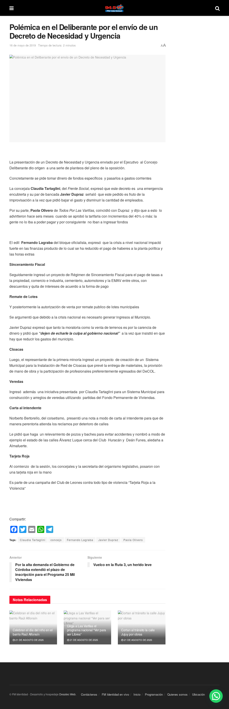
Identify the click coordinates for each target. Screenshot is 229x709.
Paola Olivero (133, 540)
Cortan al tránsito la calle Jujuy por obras (138, 632)
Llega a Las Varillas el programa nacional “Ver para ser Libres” (86, 630)
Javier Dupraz (108, 540)
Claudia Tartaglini (32, 540)
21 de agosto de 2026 (29, 640)
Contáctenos (89, 694)
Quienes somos (177, 694)
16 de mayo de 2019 (22, 45)
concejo (56, 540)
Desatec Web (67, 694)
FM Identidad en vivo (115, 694)
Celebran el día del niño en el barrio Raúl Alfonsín (33, 632)
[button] (216, 696)
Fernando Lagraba (80, 540)
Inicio (137, 694)
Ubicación (198, 694)
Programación (154, 694)
